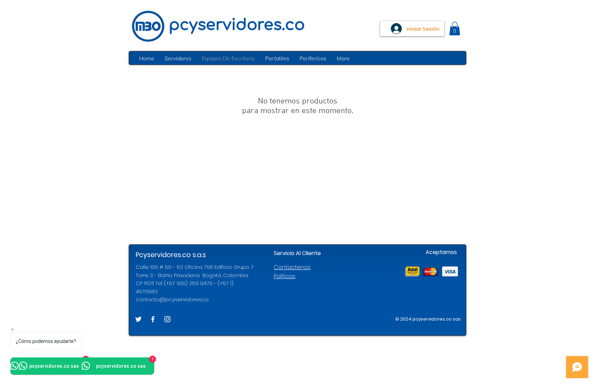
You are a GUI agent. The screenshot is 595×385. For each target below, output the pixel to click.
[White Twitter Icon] (138, 319)
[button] (454, 28)
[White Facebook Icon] (153, 319)
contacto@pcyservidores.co (172, 299)
